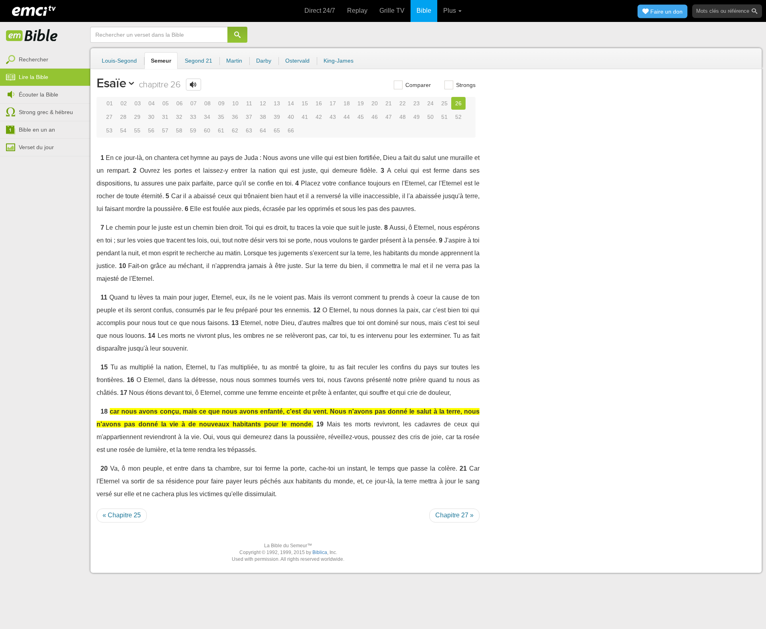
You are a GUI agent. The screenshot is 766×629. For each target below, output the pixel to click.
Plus (450, 10)
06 (179, 103)
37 (249, 117)
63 (249, 130)
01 (110, 103)
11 (249, 103)
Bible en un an (37, 129)
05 (165, 103)
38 (263, 117)
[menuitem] (45, 60)
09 (221, 103)
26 (458, 103)
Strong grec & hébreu (46, 112)
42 (319, 117)
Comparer (417, 85)
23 (416, 103)
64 (263, 130)
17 (333, 103)
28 (123, 117)
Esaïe (111, 83)
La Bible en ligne (32, 36)
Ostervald (297, 60)
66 (291, 130)
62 (235, 130)
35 (221, 117)
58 (179, 130)
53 (109, 130)
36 (235, 117)
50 (430, 117)
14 (291, 103)
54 (123, 130)
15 (305, 103)
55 (137, 130)
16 (319, 103)
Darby (263, 60)
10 (235, 103)
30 (151, 117)
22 (402, 103)
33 (193, 117)
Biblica (319, 552)
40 (291, 117)
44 (347, 117)
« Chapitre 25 (122, 515)
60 (207, 130)
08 (207, 103)
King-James (338, 60)
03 (137, 103)
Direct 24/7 (319, 10)
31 (165, 117)
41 (305, 117)
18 (347, 103)
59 (193, 130)
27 (109, 117)
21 (388, 103)
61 (221, 130)
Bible (424, 10)
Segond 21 (198, 60)
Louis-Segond (119, 60)
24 (430, 103)
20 (374, 103)
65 (277, 130)
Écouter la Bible (38, 94)
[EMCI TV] (34, 10)
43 (333, 117)
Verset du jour (36, 147)
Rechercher (33, 59)
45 (360, 117)
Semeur (161, 60)
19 (360, 103)
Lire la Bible (33, 77)
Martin (234, 60)
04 (151, 103)
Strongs (465, 85)
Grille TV (392, 10)
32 (179, 117)
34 (207, 117)
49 (416, 117)
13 (277, 103)
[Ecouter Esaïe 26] (193, 85)
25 (444, 103)
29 (137, 117)
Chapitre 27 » (454, 515)
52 (458, 117)
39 (277, 117)
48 (402, 117)
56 (151, 130)
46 (374, 117)
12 (263, 103)
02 (123, 103)
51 (444, 117)
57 (165, 130)
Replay (357, 10)
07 (193, 103)
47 (388, 117)
